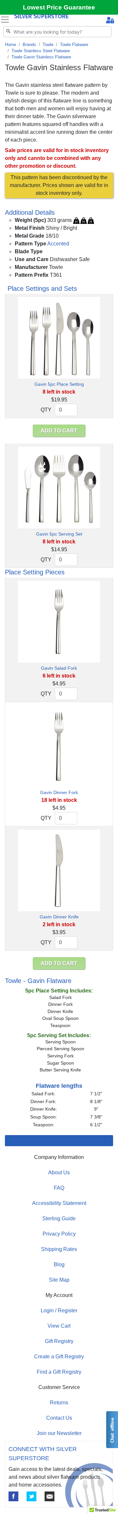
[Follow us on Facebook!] (13, 1496)
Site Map (59, 1280)
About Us (59, 1172)
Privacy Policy (59, 1234)
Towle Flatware (74, 44)
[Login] (110, 20)
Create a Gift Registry (59, 1356)
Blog (59, 1264)
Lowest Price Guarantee (59, 7)
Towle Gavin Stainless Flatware (41, 57)
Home (10, 44)
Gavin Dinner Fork (59, 792)
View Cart (59, 1326)
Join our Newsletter (59, 1433)
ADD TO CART (59, 430)
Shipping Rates (59, 1249)
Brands (29, 44)
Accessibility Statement (59, 1203)
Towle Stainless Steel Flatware (40, 50)
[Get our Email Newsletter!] (49, 1496)
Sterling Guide (59, 1218)
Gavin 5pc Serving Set (59, 534)
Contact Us (59, 1418)
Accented (58, 243)
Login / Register (59, 1310)
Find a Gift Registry (59, 1372)
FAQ (59, 1188)
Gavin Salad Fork (59, 668)
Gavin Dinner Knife (59, 916)
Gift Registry (59, 1341)
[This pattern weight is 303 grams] (83, 220)
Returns (59, 1402)
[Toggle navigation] (5, 19)
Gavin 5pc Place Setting (59, 384)
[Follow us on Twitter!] (31, 1496)
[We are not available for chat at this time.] (112, 1430)
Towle (48, 44)
